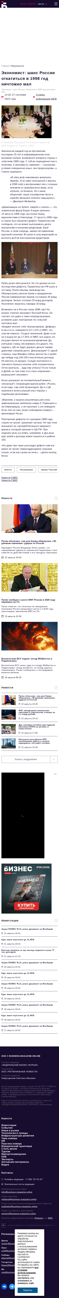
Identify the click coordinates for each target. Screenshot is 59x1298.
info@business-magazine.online (16, 1192)
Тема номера (9, 1138)
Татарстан (6, 1262)
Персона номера (11, 1143)
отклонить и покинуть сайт (26, 1281)
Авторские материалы (15, 1162)
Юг (2, 1269)
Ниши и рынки (10, 1130)
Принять (27, 1290)
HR (3, 1141)
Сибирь (5, 1255)
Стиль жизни (9, 1149)
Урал (4, 1248)
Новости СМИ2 (9, 477)
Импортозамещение (13, 1154)
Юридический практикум (16, 1146)
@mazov (39, 1218)
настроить (24, 1278)
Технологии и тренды (14, 1133)
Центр (4, 1240)
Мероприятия (17, 66)
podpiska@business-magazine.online (19, 1206)
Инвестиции (8, 1125)
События (6, 1128)
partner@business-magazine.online (18, 1213)
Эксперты (7, 1159)
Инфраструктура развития (17, 1135)
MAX (50, 1218)
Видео (5, 1164)
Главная (5, 66)
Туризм (5, 1151)
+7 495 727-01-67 (34, 1179)
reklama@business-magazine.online (19, 1199)
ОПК (4, 1157)
